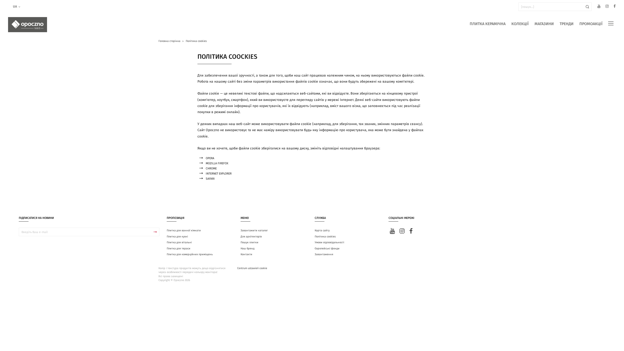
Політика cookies (325, 236)
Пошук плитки (249, 242)
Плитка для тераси (178, 248)
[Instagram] (607, 7)
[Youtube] (599, 7)
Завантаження (324, 254)
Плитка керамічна (488, 24)
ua (15, 6)
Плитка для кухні (177, 236)
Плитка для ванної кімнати (184, 230)
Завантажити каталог (254, 230)
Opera (210, 158)
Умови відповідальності (329, 242)
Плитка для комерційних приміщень (190, 254)
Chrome (211, 168)
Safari (210, 178)
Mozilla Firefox (217, 163)
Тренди (567, 24)
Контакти (246, 254)
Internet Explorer (219, 173)
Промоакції (591, 24)
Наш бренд (247, 248)
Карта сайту (322, 230)
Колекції (520, 24)
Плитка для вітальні (179, 242)
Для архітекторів (251, 236)
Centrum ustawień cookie (252, 268)
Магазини (544, 24)
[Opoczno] (27, 24)
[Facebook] (615, 7)
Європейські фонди (327, 248)
